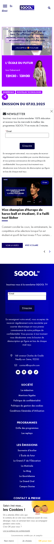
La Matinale (27, 465)
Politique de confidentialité (27, 400)
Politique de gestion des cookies (27, 405)
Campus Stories (27, 486)
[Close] (52, 111)
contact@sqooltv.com (29, 365)
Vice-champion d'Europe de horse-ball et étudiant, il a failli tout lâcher (25, 214)
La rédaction (27, 390)
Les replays (27, 433)
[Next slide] (49, 251)
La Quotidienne (27, 476)
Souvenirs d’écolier (27, 450)
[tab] (49, 8)
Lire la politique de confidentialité (16, 531)
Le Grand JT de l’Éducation (27, 460)
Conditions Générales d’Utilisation (27, 410)
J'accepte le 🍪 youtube (27, 47)
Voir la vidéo (12, 245)
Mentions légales (27, 395)
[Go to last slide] (44, 251)
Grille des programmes (27, 428)
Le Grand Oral (27, 481)
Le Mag (27, 471)
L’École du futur (27, 455)
